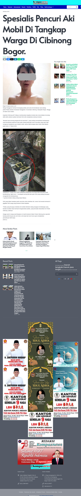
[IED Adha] (40, 379)
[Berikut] (55, 240)
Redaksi (21, 492)
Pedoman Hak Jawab (29, 492)
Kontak (60, 492)
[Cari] (76, 7)
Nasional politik (74, 269)
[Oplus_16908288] (40, 2)
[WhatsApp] (74, 278)
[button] (26, 250)
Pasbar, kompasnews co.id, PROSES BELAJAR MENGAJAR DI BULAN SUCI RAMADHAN (71, 101)
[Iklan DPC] (15, 379)
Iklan (67, 269)
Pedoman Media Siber (51, 492)
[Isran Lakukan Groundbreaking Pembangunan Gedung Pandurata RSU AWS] (43, 232)
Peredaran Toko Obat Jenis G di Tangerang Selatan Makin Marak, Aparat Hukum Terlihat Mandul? (71, 77)
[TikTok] (68, 278)
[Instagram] (65, 278)
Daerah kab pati (63, 269)
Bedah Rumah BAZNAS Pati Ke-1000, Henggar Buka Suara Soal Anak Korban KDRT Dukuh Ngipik (72, 67)
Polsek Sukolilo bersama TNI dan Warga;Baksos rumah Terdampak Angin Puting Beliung (26, 243)
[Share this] (8, 59)
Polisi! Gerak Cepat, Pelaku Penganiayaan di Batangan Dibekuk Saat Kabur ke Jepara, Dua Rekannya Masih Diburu (19, 278)
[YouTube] (71, 278)
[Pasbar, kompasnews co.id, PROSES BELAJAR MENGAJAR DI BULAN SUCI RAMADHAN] (56, 99)
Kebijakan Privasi (40, 492)
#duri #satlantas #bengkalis (59, 265)
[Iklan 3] (65, 379)
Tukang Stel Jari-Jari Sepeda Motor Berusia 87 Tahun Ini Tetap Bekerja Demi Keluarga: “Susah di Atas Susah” (10, 243)
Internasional (70, 269)
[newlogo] (40, 467)
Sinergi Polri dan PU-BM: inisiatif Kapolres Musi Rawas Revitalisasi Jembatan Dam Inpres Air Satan (19, 267)
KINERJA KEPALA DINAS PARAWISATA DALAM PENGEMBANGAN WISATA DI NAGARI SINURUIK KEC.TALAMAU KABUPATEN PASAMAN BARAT (72, 90)
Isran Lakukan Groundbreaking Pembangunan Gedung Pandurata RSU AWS (42, 243)
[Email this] (4, 59)
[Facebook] (59, 278)
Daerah (4, 57)
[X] (62, 278)
